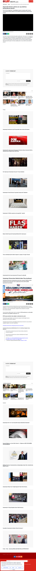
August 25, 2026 (24, 340)
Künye (7, 554)
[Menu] (32, 1)
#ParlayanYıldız (8, 339)
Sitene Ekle (18, 554)
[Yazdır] (27, 33)
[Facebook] (3, 33)
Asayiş (9, 4)
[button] (28, 33)
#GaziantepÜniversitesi (24, 338)
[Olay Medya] (10, 1)
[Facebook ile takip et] (15, 557)
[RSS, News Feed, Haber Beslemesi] (21, 557)
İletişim (10, 554)
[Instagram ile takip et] (19, 557)
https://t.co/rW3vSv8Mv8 (12, 338)
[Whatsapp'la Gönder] (8, 33)
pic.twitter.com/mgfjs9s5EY (17, 339)
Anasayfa (5, 4)
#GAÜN (18, 338)
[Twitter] (5, 33)
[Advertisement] (18, 59)
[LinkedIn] (7, 33)
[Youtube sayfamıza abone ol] (17, 557)
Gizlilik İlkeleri (14, 554)
